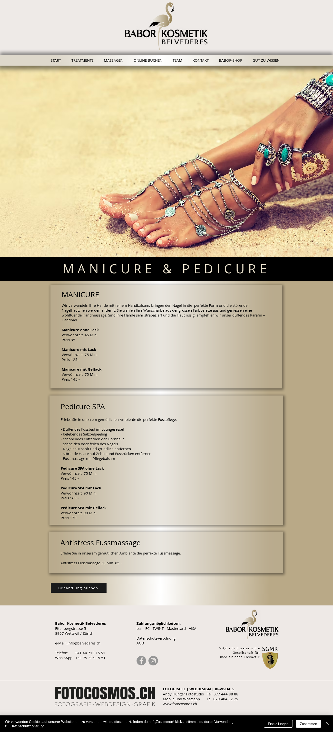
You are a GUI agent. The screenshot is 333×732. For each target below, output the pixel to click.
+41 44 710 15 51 (90, 652)
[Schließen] (327, 723)
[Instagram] (153, 660)
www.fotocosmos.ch (180, 703)
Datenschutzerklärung (27, 725)
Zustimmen (308, 723)
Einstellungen (278, 723)
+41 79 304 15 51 (90, 657)
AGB (140, 643)
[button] (267, 60)
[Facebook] (141, 660)
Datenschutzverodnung (156, 638)
